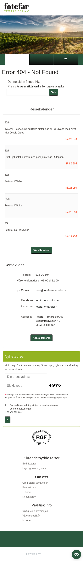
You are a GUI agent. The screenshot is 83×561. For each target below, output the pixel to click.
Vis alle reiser (41, 250)
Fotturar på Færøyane (17, 229)
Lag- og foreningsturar (34, 468)
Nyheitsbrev (29, 496)
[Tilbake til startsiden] (16, 7)
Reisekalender (42, 109)
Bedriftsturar (29, 463)
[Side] (17, 59)
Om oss (41, 477)
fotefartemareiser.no (48, 300)
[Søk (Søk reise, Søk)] (41, 59)
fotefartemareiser (46, 306)
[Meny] (66, 59)
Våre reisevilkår (31, 515)
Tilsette (26, 492)
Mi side (26, 520)
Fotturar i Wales (13, 181)
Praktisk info (41, 505)
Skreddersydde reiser (41, 458)
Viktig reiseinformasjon (35, 511)
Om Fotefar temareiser (35, 482)
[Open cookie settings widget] (76, 554)
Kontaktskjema (41, 337)
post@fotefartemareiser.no (51, 290)
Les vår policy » (13, 412)
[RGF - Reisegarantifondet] (41, 437)
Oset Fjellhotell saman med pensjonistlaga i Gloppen (34, 157)
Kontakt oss (29, 487)
